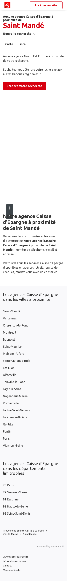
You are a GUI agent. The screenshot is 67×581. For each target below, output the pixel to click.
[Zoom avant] (9, 208)
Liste (22, 44)
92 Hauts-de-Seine (15, 506)
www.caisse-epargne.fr (15, 556)
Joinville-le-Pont (14, 382)
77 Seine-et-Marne (15, 492)
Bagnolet (9, 339)
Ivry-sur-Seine (12, 389)
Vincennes (10, 318)
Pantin (7, 431)
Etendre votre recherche (24, 86)
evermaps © (57, 546)
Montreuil (9, 332)
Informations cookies (14, 561)
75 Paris (8, 485)
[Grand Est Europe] (7, 5)
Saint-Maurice (12, 346)
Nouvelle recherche (17, 33)
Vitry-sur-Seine (13, 445)
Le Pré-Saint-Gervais (16, 410)
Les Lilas (8, 367)
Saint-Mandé (11, 311)
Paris (6, 438)
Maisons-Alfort (13, 353)
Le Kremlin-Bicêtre (15, 417)
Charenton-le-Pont (15, 325)
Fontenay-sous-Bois (16, 360)
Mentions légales (12, 570)
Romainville (11, 403)
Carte (9, 44)
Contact (7, 565)
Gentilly (8, 424)
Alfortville (9, 375)
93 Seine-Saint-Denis (17, 513)
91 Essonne (10, 499)
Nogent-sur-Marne (15, 396)
